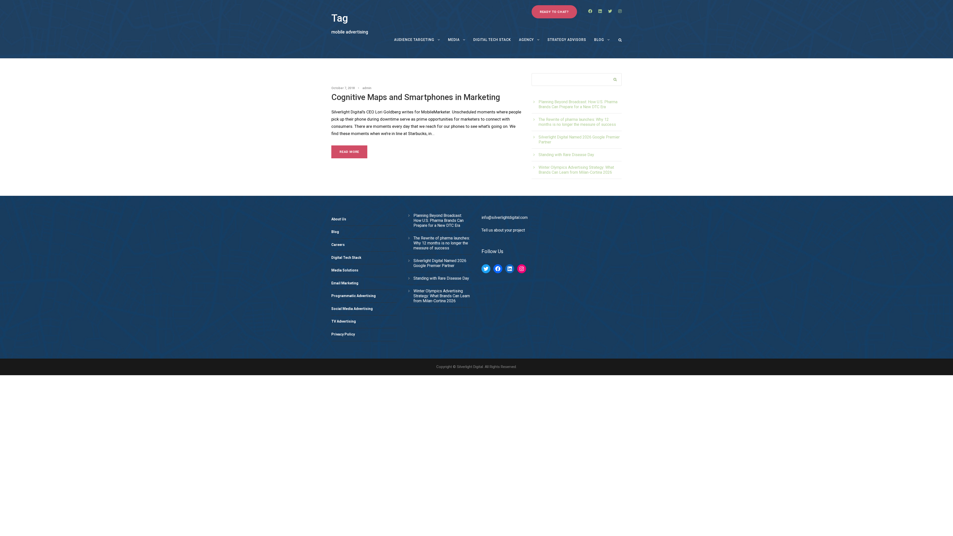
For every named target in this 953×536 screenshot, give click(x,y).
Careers (338, 245)
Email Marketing (344, 283)
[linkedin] (600, 11)
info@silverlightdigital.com (504, 217)
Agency (526, 40)
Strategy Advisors (566, 40)
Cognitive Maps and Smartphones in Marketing (415, 97)
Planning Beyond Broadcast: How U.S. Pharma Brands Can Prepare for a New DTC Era (578, 104)
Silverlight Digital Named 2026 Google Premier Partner (439, 263)
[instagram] (620, 11)
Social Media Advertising (352, 309)
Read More (349, 152)
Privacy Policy (343, 334)
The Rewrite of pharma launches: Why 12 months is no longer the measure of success (577, 122)
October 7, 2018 (343, 88)
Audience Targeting (414, 40)
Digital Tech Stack (492, 40)
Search (615, 80)
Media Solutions (344, 270)
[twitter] (610, 11)
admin (366, 88)
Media (454, 40)
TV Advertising (343, 321)
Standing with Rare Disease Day (566, 154)
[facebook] (590, 11)
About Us (338, 219)
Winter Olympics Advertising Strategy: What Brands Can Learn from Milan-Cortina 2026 (576, 170)
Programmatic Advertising (353, 296)
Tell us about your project (503, 230)
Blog (599, 40)
